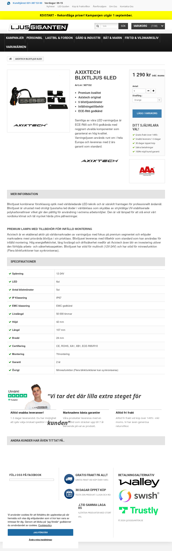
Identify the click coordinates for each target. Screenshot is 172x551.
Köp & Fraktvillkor (81, 6)
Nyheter (51, 6)
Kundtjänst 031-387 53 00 (27, 3)
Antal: (135, 86)
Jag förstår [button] (40, 532)
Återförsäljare (99, 6)
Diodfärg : (138, 95)
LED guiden (63, 6)
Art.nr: (79, 85)
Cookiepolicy (45, 525)
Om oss (113, 6)
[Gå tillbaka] (10, 59)
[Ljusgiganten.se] (38, 27)
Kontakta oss (126, 6)
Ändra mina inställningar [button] (40, 539)
